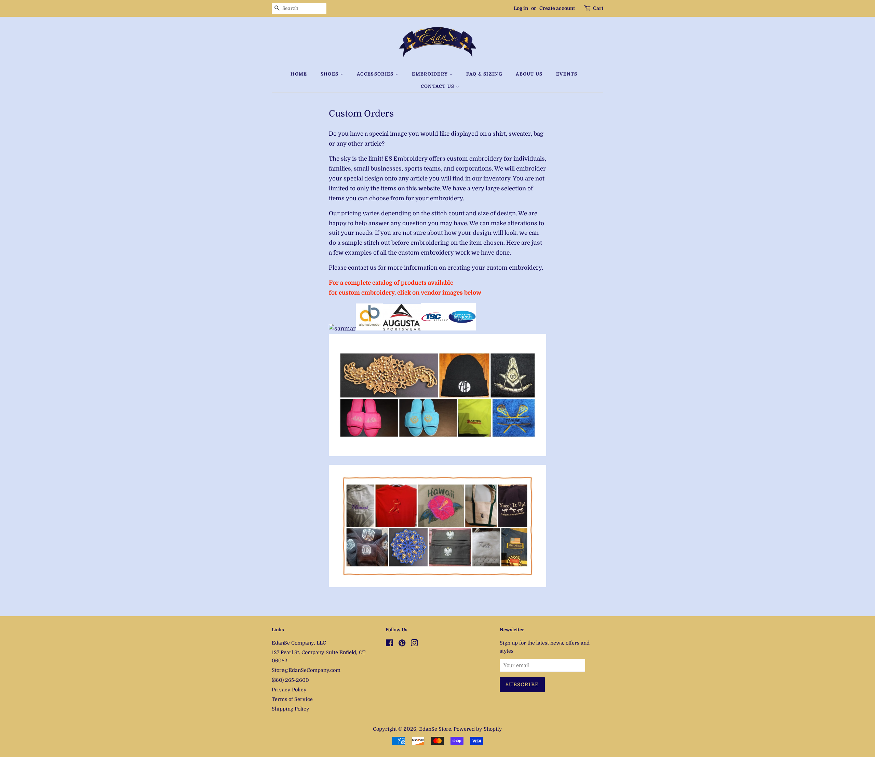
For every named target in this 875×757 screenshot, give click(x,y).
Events (567, 74)
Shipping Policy (290, 709)
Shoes (330, 74)
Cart (598, 8)
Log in (521, 8)
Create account (557, 8)
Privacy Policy (289, 689)
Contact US (438, 86)
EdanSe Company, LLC (299, 643)
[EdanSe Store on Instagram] (414, 644)
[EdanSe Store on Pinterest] (402, 644)
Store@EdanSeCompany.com (306, 670)
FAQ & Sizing (484, 74)
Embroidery (430, 74)
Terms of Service (292, 699)
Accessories (376, 74)
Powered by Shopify (478, 729)
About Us (529, 74)
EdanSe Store (435, 729)
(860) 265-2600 (290, 680)
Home (299, 74)
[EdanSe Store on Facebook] (389, 644)
